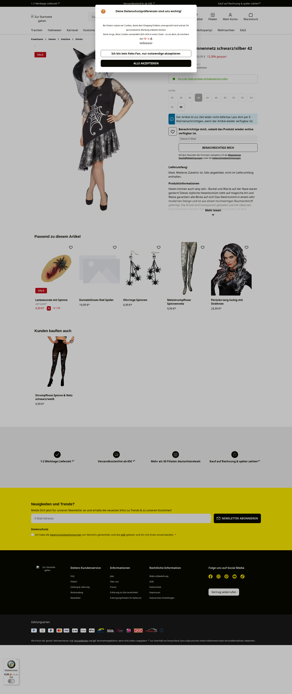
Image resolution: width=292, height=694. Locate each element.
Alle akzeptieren (146, 63)
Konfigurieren (146, 43)
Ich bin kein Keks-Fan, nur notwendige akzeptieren (146, 53)
